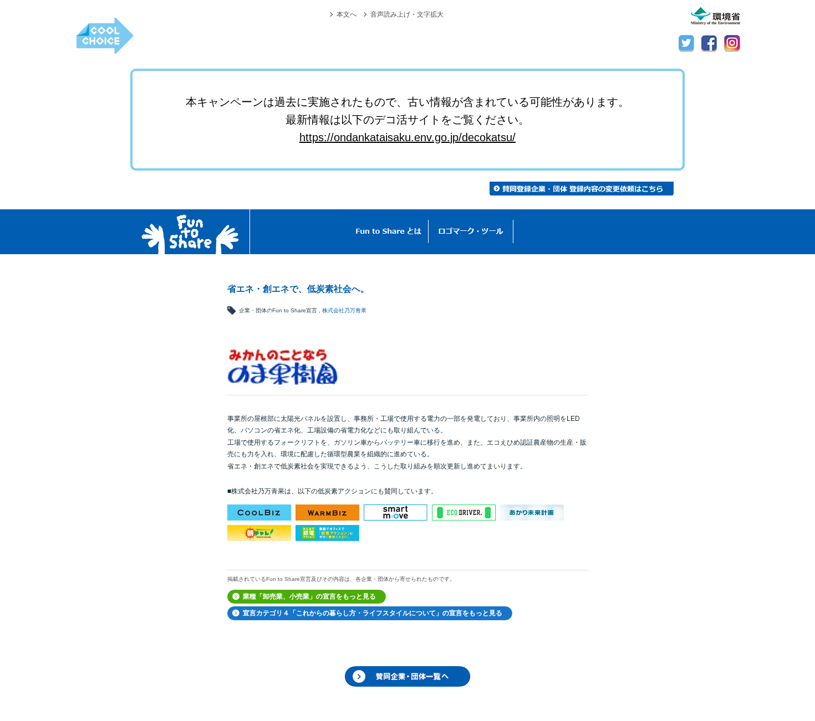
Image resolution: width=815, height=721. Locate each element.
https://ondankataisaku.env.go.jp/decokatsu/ (407, 137)
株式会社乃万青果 (344, 310)
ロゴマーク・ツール (471, 231)
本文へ (346, 14)
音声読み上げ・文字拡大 (407, 14)
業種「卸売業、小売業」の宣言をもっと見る (309, 596)
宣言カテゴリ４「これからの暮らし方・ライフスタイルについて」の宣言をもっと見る (372, 613)
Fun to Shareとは (389, 231)
